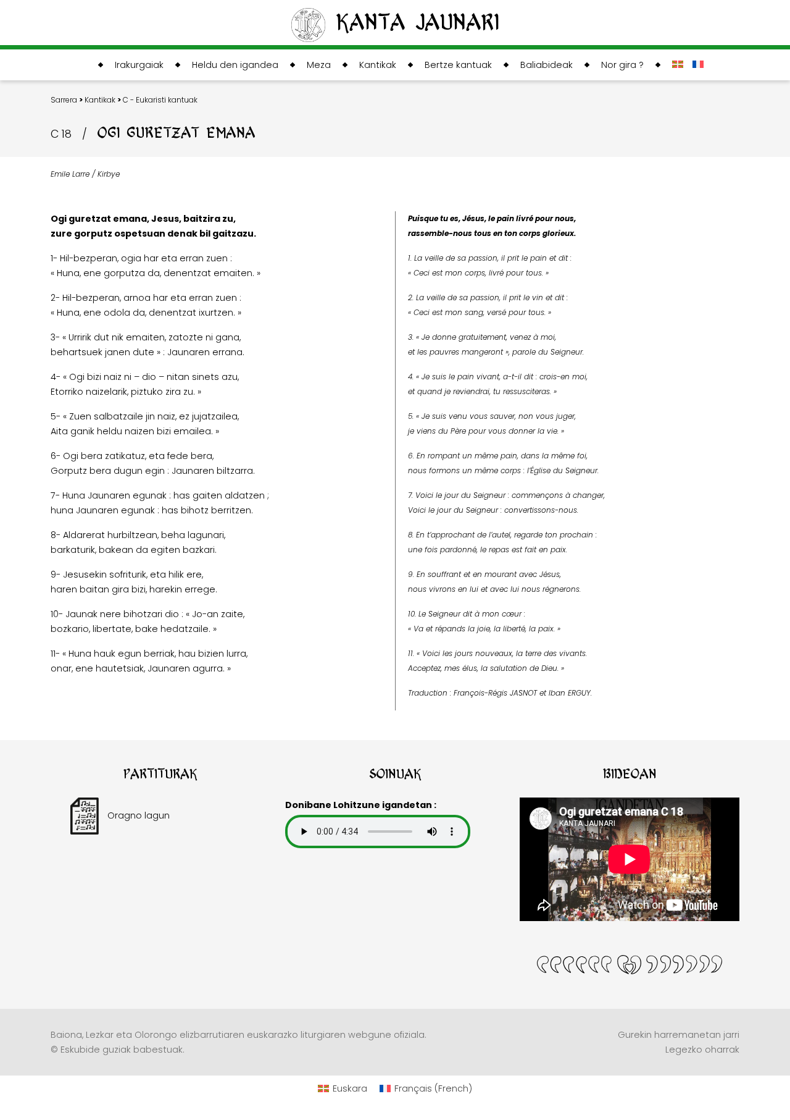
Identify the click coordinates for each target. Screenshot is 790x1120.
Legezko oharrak (702, 1049)
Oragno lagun (137, 815)
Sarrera (64, 100)
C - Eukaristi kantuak (160, 100)
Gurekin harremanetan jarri (678, 1035)
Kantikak (100, 100)
